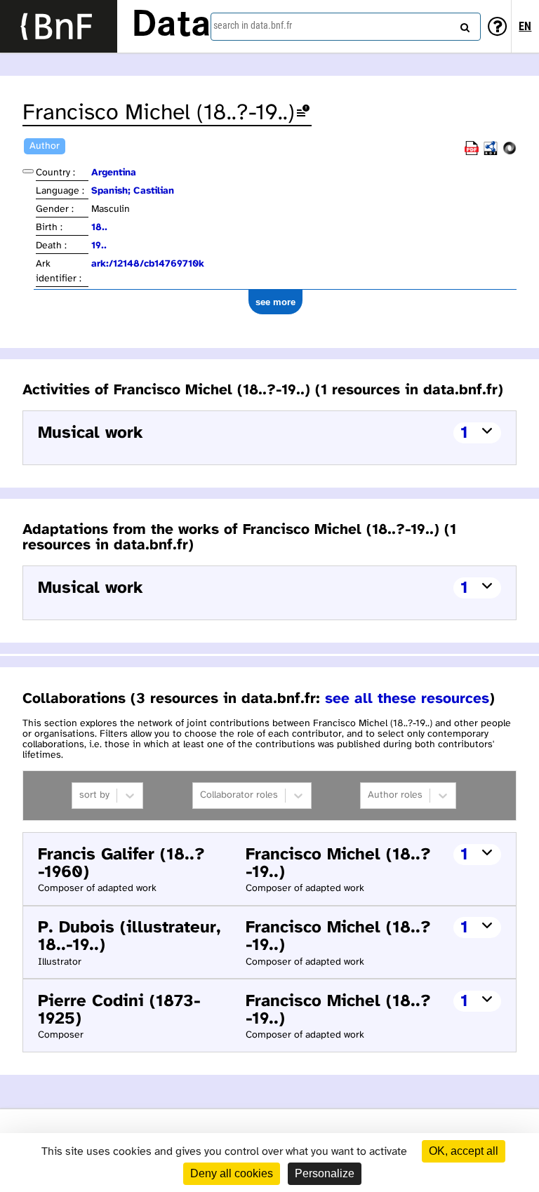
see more (275, 302)
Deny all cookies (231, 1173)
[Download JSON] (510, 152)
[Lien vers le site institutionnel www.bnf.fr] (58, 26)
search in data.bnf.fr (252, 25)
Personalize (324, 1173)
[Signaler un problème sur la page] (303, 113)
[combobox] (346, 27)
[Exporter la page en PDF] (472, 152)
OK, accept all (463, 1151)
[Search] (463, 25)
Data (171, 26)
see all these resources (407, 699)
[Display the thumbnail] (28, 171)
